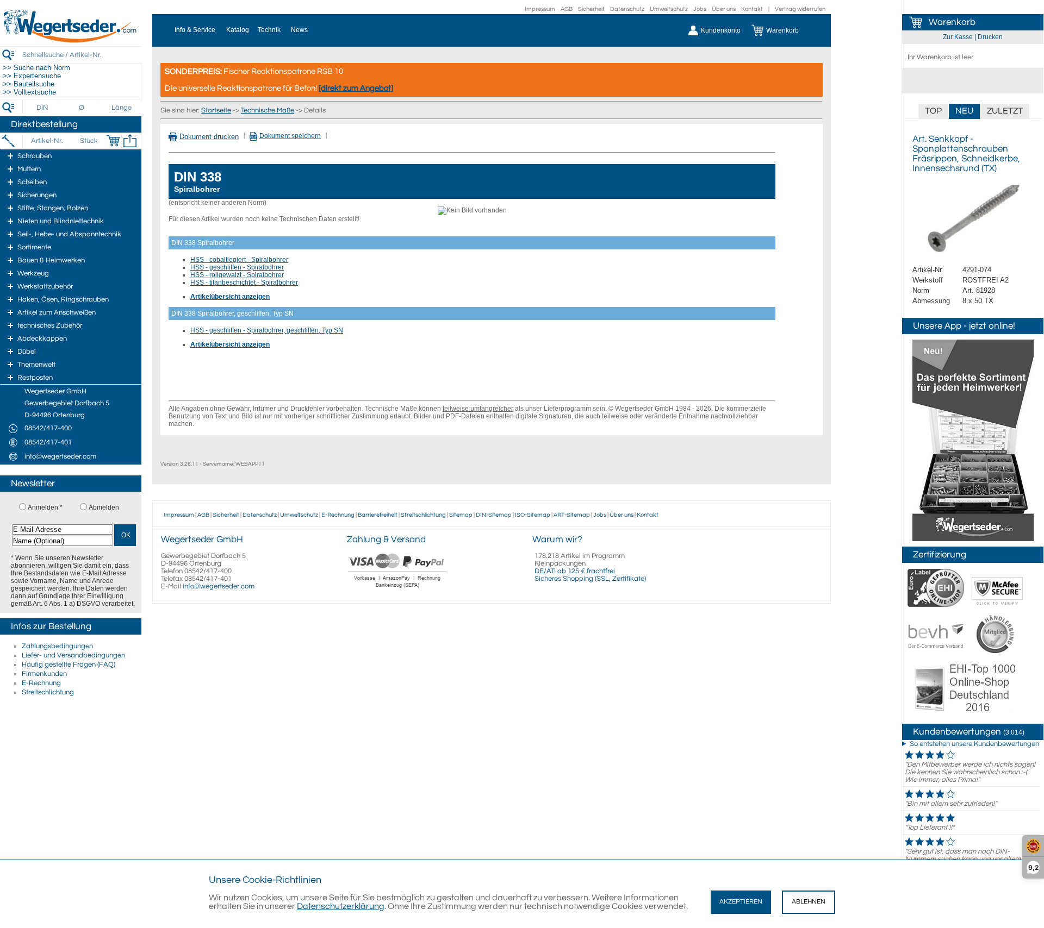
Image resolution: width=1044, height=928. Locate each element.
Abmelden (104, 507)
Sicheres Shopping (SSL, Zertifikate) (590, 578)
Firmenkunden (44, 674)
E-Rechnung (41, 683)
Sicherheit (591, 9)
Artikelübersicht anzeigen (230, 296)
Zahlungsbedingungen (57, 646)
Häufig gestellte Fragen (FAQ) (68, 664)
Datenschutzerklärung (340, 906)
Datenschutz (627, 9)
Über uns (724, 9)
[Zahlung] (398, 589)
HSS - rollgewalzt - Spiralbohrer (237, 275)
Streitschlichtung (48, 692)
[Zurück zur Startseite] (70, 40)
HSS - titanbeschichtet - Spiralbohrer (244, 282)
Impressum (540, 9)
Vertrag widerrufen (800, 9)
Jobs (699, 9)
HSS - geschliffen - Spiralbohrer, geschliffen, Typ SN (266, 330)
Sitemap (461, 515)
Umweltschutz (669, 9)
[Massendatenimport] (129, 140)
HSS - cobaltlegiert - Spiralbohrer (239, 260)
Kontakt (752, 9)
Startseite (216, 110)
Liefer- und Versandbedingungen (73, 655)
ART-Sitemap (572, 515)
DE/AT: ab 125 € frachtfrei (575, 571)
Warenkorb (952, 22)
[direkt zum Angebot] (356, 88)
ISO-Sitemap (532, 515)
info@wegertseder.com (218, 586)
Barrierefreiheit (377, 515)
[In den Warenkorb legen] (113, 140)
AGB (567, 9)
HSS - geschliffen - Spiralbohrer (237, 267)
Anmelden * (45, 507)
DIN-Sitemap (494, 515)
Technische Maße (267, 110)
